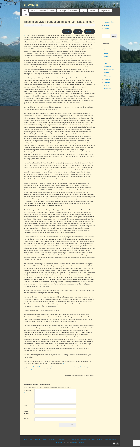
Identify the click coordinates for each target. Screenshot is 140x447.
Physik (83, 11)
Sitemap (106, 25)
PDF (77, 32)
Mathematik (73, 11)
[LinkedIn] (113, 4)
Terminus (90, 367)
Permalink (57, 369)
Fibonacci (107, 60)
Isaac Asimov (66, 367)
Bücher (106, 53)
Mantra (74, 442)
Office (25, 14)
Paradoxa (107, 79)
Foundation (31, 367)
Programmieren (105, 11)
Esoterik (106, 56)
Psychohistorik (74, 367)
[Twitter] (117, 4)
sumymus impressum (110, 440)
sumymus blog (109, 22)
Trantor (26, 369)
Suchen (114, 36)
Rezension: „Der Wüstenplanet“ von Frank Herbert (79, 375)
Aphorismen (108, 50)
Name (26, 406)
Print (66, 32)
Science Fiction (46, 25)
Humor (33, 11)
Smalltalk (107, 82)
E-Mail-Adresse (26, 413)
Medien (52, 11)
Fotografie (107, 66)
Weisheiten (42, 11)
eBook (88, 32)
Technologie (62, 11)
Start (25, 11)
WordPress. (80, 442)
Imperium (59, 367)
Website (26, 419)
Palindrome (107, 76)
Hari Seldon (52, 367)
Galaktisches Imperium (42, 367)
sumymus (31, 5)
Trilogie (31, 369)
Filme (105, 63)
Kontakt (106, 28)
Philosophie (93, 11)
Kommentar (26, 391)
